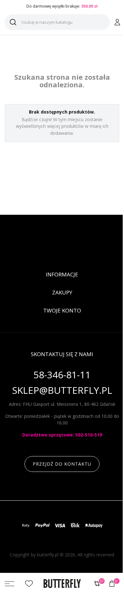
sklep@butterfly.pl (62, 390)
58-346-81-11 (62, 375)
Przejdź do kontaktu (62, 464)
